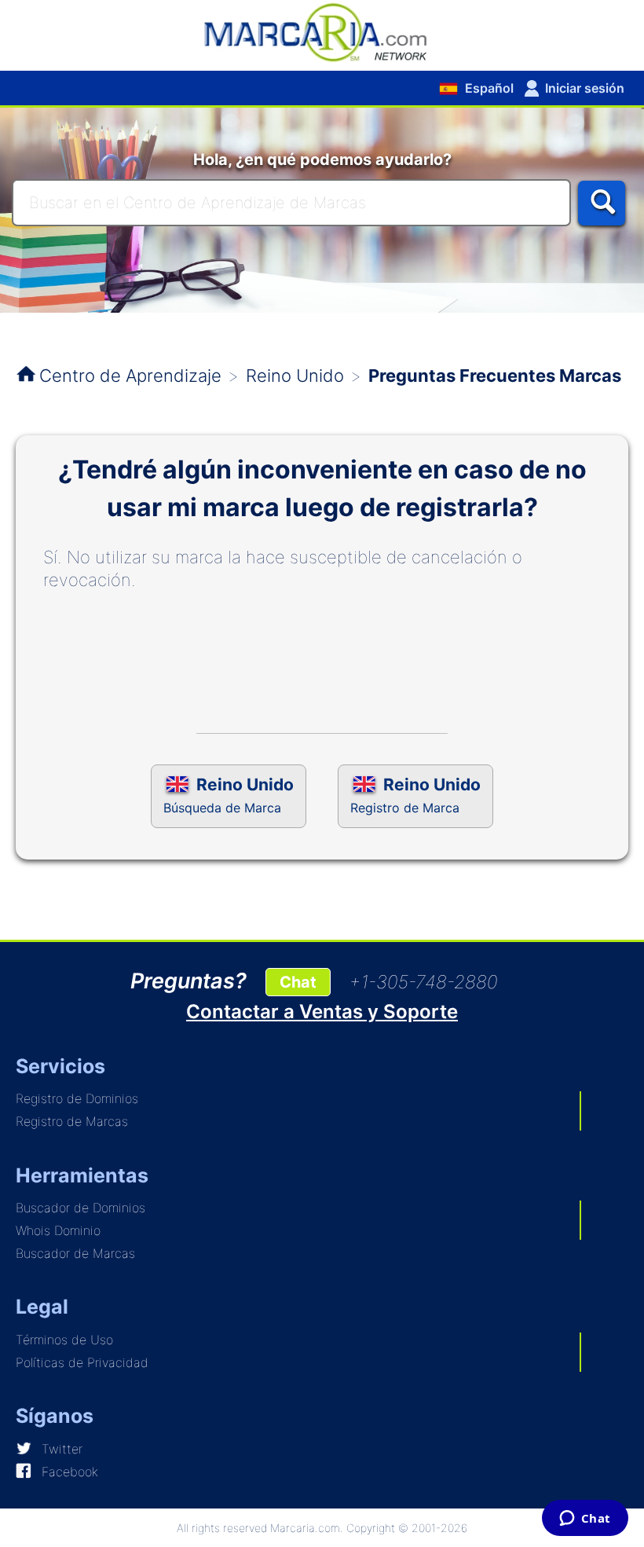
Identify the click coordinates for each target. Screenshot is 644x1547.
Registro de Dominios (77, 1098)
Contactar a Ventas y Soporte (322, 1011)
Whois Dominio (58, 1230)
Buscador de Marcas (75, 1253)
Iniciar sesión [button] (584, 88)
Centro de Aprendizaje (130, 375)
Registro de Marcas (72, 1121)
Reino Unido (295, 375)
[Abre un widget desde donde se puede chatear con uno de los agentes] (584, 1519)
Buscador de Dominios (80, 1207)
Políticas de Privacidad (82, 1362)
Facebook (70, 1471)
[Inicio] (322, 31)
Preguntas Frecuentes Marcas (494, 375)
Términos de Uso (64, 1339)
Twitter (62, 1449)
